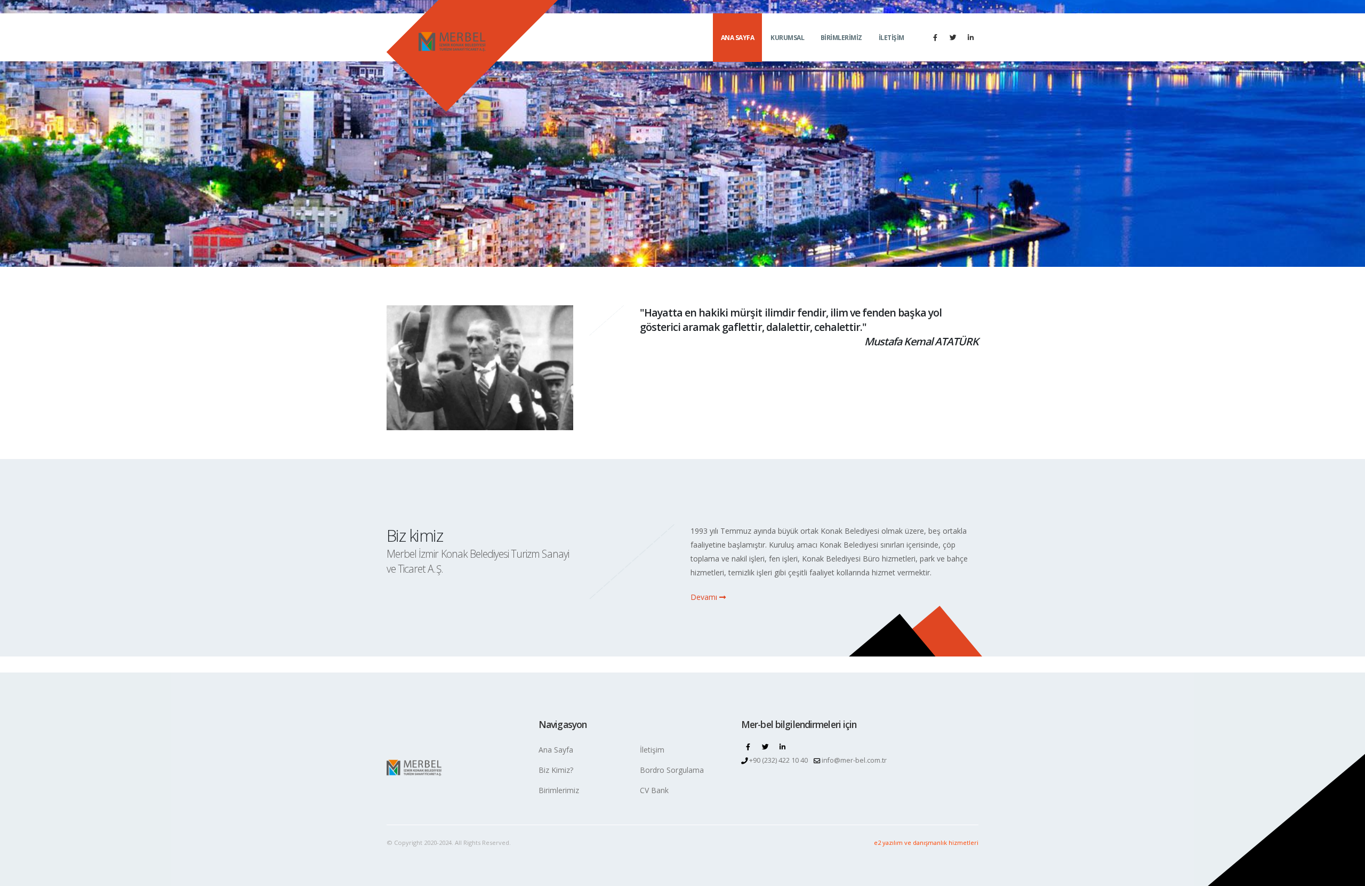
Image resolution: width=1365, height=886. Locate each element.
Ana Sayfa (556, 750)
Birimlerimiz (559, 790)
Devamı (704, 597)
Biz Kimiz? (556, 770)
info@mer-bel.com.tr (854, 760)
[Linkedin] (970, 37)
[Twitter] (952, 37)
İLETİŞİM (891, 37)
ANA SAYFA (737, 37)
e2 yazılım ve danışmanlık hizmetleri (926, 842)
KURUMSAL (787, 37)
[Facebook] (935, 37)
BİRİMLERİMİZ (841, 37)
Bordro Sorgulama (672, 770)
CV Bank (654, 790)
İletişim (652, 750)
